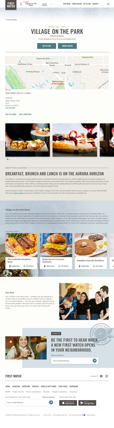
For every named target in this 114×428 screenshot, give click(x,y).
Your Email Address (61, 361)
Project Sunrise (18, 392)
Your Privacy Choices (74, 415)
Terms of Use (47, 415)
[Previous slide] (5, 140)
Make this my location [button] (57, 36)
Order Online (77, 4)
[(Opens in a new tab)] (57, 72)
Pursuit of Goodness (33, 392)
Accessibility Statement (60, 415)
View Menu (66, 4)
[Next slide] (97, 140)
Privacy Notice (91, 415)
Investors (46, 392)
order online (18, 193)
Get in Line (87, 4)
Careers (96, 4)
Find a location (12, 20)
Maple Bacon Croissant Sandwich (53, 260)
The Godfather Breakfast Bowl (19, 260)
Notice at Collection (57, 355)
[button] (7, 159)
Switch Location (44, 4)
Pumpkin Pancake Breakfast (90, 260)
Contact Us (73, 392)
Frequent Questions (59, 392)
